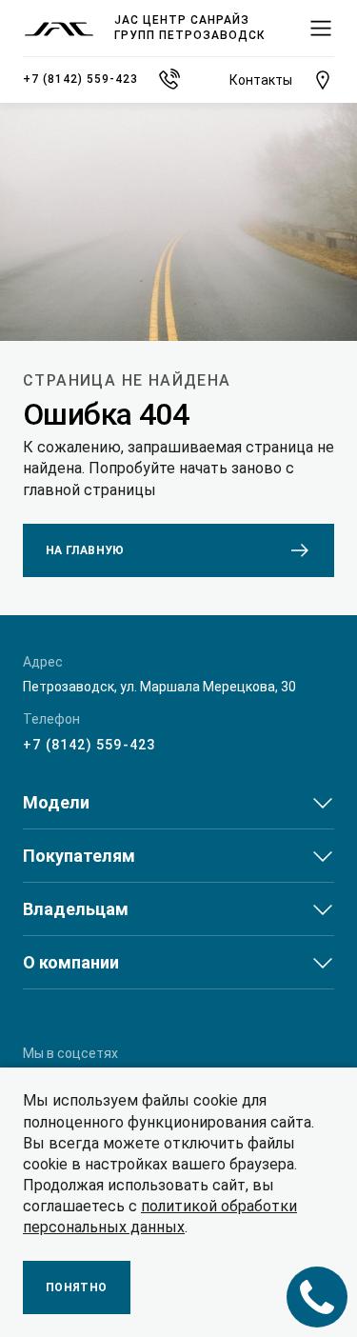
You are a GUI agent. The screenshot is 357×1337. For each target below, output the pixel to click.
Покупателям (79, 856)
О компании (71, 962)
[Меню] (320, 28)
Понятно (77, 1287)
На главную (85, 550)
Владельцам (76, 909)
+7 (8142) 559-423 (89, 744)
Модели (56, 802)
